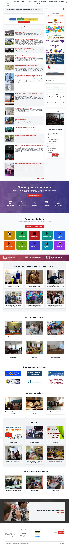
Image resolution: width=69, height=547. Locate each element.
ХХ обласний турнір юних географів (23, 108)
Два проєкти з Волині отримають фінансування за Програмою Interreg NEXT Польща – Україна (27, 56)
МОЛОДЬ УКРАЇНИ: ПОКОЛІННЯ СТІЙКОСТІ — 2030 (26, 39)
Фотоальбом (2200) (55, 111)
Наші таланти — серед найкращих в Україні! (25, 127)
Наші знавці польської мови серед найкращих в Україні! (28, 163)
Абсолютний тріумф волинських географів (25, 135)
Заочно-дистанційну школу (23, 22)
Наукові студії (20, 19)
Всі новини (41, 178)
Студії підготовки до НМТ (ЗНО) (31, 19)
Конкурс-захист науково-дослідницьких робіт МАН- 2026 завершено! (28, 94)
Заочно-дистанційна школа (51, 78)
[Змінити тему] (67, 2)
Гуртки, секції (12, 19)
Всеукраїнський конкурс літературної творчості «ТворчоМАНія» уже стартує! (26, 66)
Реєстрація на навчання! (34, 195)
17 (47, 102)
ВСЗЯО (38, 3)
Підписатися (61, 532)
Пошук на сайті (23, 533)
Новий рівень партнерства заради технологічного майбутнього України (27, 31)
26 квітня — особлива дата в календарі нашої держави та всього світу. (29, 146)
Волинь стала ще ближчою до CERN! (24, 48)
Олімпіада (35, 1)
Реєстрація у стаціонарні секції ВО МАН (34, 226)
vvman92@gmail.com (11, 534)
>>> (63, 94)
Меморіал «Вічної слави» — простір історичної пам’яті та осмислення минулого (28, 118)
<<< (47, 94)
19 (52, 102)
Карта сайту (22, 536)
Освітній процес (43, 1)
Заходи (29, 1)
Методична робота (52, 1)
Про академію (16, 1)
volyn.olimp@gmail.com (11, 536)
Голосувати (55, 154)
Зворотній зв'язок (23, 535)
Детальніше (60, 512)
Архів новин (48, 82)
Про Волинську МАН (24, 532)
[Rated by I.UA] (42, 534)
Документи (62, 1)
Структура (23, 1)
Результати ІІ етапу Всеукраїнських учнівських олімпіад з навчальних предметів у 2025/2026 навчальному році (23, 10)
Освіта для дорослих (50, 80)
